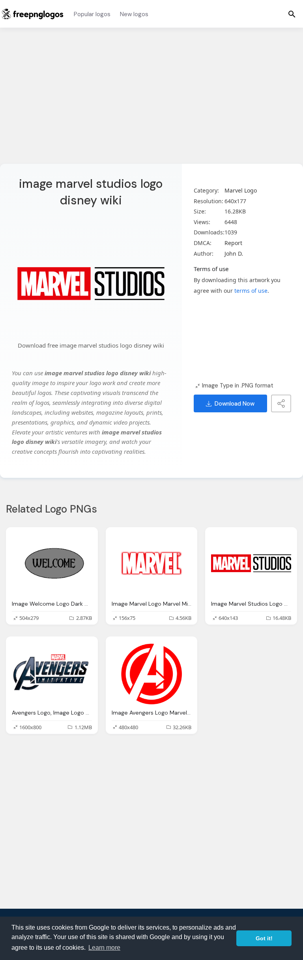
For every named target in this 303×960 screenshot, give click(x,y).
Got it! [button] (264, 938)
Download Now (234, 403)
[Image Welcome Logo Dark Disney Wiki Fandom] (52, 563)
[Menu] (292, 14)
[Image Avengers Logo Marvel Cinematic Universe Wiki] (152, 672)
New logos (134, 14)
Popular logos (92, 14)
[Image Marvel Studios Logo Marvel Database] (251, 563)
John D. (233, 253)
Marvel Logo (240, 190)
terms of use (250, 290)
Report (233, 243)
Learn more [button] (104, 947)
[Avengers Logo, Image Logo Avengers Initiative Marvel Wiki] (52, 672)
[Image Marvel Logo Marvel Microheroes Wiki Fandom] (152, 563)
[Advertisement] (151, 100)
